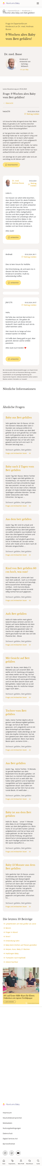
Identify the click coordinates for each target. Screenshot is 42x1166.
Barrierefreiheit (9, 1144)
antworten (15, 237)
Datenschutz (8, 1133)
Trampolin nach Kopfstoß (15, 958)
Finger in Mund (12, 932)
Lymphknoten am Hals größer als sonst (21, 924)
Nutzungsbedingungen (12, 1128)
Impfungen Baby (12, 953)
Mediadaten (7, 1123)
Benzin (8, 928)
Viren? (8, 936)
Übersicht (9, 103)
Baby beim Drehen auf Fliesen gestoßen (21, 945)
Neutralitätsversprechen (12, 1118)
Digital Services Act (10, 1138)
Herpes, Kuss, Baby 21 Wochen (18, 949)
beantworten (13, 165)
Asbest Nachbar (12, 962)
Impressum (7, 1113)
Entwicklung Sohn (12, 941)
